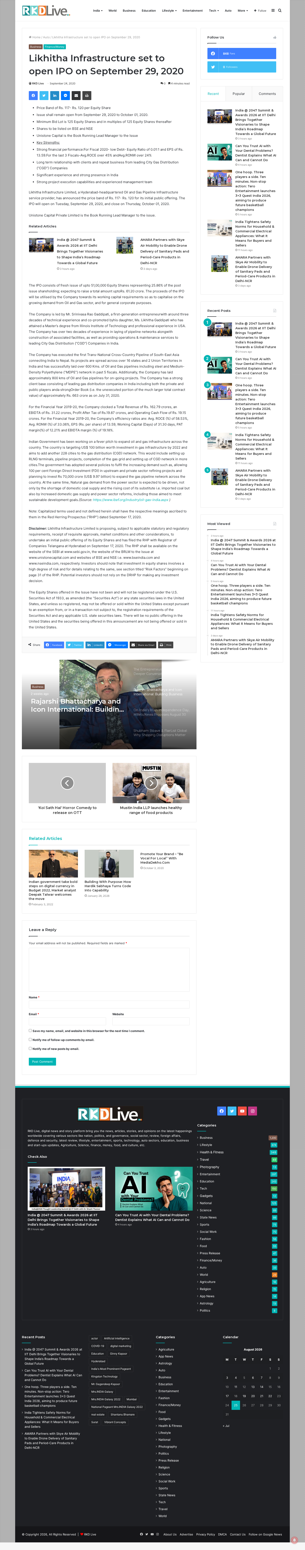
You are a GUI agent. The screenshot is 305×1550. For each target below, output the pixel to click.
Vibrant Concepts (115, 1422)
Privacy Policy (205, 1534)
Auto (228, 10)
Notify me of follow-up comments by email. (63, 1040)
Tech (212, 10)
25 (236, 1405)
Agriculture (207, 1282)
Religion (205, 1289)
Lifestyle (168, 10)
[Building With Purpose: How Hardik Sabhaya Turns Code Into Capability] (109, 864)
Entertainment (193, 10)
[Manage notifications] (294, 1540)
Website (118, 1014)
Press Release (210, 1253)
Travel (204, 1159)
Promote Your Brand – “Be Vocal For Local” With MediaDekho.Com (161, 858)
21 (261, 1396)
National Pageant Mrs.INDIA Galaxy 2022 (117, 1407)
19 (244, 1396)
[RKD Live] (46, 11)
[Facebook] (33, 95)
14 (261, 1387)
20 (253, 1396)
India (96, 10)
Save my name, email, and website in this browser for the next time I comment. (89, 1031)
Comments (267, 94)
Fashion (205, 1239)
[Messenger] (65, 95)
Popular (239, 94)
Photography (209, 1167)
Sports (204, 1224)
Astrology (206, 1303)
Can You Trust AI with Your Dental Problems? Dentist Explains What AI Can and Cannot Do (53, 1375)
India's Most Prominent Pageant (111, 1368)
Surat (94, 1422)
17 (227, 1396)
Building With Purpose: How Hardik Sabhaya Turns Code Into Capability (108, 886)
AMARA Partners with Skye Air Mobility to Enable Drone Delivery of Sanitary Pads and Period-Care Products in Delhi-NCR (164, 251)
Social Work (208, 1231)
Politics (205, 1310)
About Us (170, 1534)
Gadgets (206, 1196)
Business (129, 10)
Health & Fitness (212, 1152)
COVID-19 (97, 1346)
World (113, 10)
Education (149, 10)
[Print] (86, 95)
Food (203, 1246)
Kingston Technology (104, 1376)
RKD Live (38, 83)
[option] (109, 704)
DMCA (222, 1534)
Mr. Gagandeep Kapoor (105, 1384)
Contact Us (238, 1534)
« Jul (226, 1426)
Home (36, 37)
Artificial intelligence (117, 1338)
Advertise (186, 1534)
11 (235, 1387)
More (241, 10)
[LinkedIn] (54, 95)
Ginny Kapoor (118, 1353)
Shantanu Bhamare (123, 1414)
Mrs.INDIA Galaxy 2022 (105, 1399)
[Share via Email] (76, 95)
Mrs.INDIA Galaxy (102, 1391)
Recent (213, 94)
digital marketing (120, 1346)
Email (34, 1014)
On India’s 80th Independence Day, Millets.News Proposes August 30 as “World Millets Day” (78, 705)
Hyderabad (98, 1361)
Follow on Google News (265, 1534)
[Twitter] (44, 95)
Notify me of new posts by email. (56, 1049)
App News (207, 1296)
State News (208, 1217)
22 (270, 1396)
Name (34, 997)
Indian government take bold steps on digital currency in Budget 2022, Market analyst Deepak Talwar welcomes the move (53, 890)
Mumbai (132, 1399)
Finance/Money (55, 46)
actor (94, 1338)
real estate (97, 1414)
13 (253, 1387)
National (206, 1203)
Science (205, 1210)
